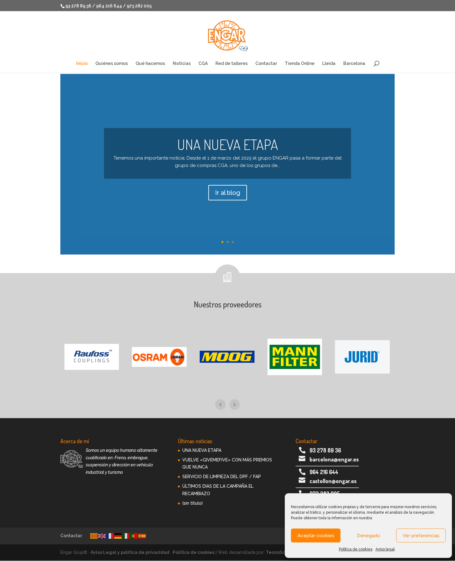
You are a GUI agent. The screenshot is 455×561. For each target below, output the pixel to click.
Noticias (182, 63)
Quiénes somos (111, 63)
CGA (203, 63)
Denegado (368, 535)
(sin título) (192, 503)
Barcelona (354, 63)
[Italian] (126, 535)
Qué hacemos (150, 63)
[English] (102, 535)
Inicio (82, 63)
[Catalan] (94, 535)
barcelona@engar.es (334, 459)
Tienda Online (299, 63)
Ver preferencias (421, 535)
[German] (118, 535)
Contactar (266, 63)
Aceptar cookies (315, 535)
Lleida (329, 63)
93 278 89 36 (325, 450)
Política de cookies (355, 549)
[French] (110, 535)
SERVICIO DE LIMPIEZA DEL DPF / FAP (221, 476)
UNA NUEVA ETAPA (227, 144)
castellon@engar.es (333, 480)
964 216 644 (324, 472)
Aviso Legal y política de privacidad (130, 552)
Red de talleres (231, 63)
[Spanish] (142, 535)
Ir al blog (227, 192)
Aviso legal (385, 549)
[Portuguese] (134, 535)
